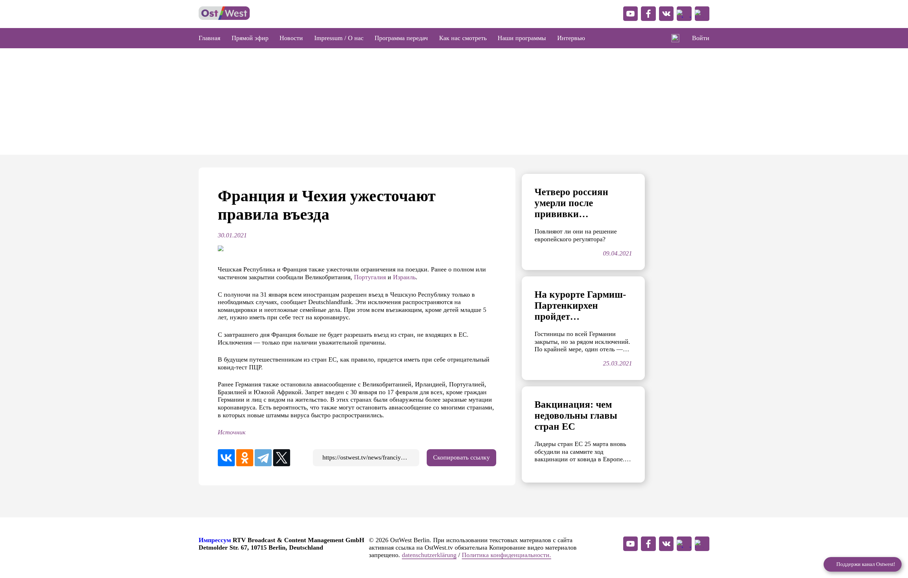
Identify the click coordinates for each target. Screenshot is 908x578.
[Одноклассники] (244, 457)
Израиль (404, 277)
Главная (209, 38)
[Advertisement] (454, 101)
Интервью (571, 38)
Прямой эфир (250, 38)
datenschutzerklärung (429, 554)
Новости (291, 38)
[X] (281, 457)
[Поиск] (675, 38)
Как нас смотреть (463, 38)
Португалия (371, 277)
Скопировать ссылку (461, 457)
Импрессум (215, 540)
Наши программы (522, 38)
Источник (231, 432)
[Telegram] (263, 457)
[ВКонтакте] (226, 457)
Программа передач (401, 38)
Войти (700, 38)
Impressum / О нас (339, 38)
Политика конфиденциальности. (506, 554)
